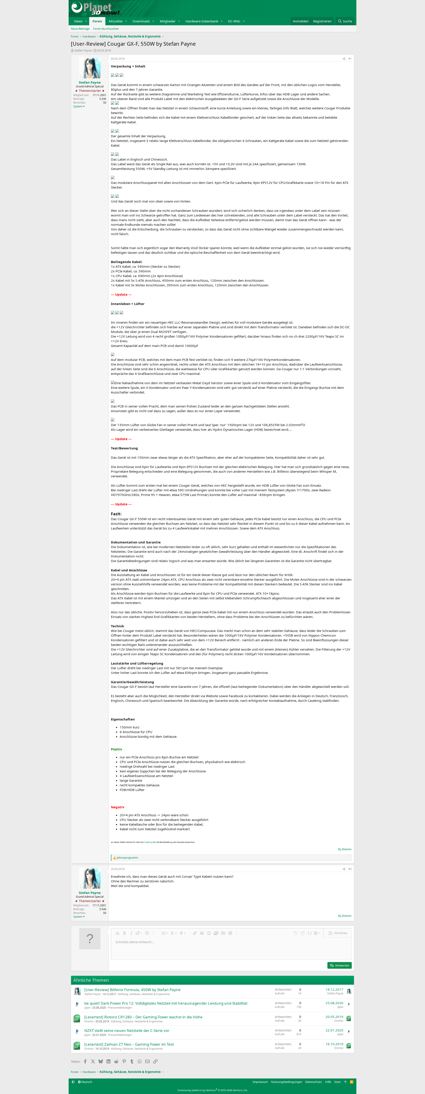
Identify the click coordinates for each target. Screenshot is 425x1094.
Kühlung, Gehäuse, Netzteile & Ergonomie (144, 994)
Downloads (141, 21)
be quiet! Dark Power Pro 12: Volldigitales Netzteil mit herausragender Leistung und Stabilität (165, 1003)
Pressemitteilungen (120, 1007)
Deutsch (86, 1082)
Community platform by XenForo (213, 1090)
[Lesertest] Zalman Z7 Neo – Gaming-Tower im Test (129, 1044)
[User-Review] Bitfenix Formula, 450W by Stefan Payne (132, 989)
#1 (350, 59)
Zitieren (347, 849)
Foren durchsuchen (106, 29)
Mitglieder (168, 21)
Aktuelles (116, 21)
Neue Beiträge (80, 29)
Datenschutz (313, 1082)
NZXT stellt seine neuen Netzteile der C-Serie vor (126, 1030)
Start (337, 1082)
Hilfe (328, 1082)
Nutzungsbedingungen (286, 1082)
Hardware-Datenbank (201, 21)
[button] (86, 21)
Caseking (148, 842)
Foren (97, 21)
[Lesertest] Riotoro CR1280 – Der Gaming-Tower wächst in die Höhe (143, 1016)
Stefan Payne (83, 50)
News (78, 21)
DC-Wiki (234, 21)
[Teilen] (344, 58)
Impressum (260, 1082)
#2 (350, 869)
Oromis (88, 1021)
